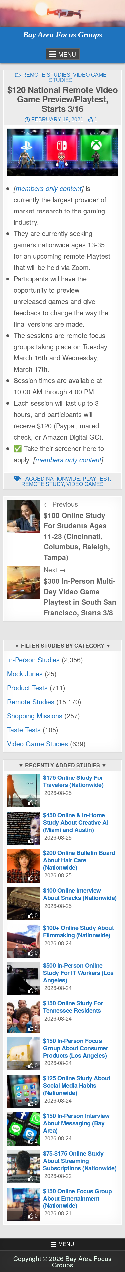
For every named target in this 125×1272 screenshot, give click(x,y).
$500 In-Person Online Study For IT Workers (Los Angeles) (78, 972)
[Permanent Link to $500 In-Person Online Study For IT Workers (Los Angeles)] (23, 978)
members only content (49, 188)
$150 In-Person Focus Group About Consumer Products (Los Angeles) (75, 1047)
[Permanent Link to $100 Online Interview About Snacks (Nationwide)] (23, 903)
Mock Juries (25, 673)
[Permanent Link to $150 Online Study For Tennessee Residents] (23, 1016)
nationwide (63, 479)
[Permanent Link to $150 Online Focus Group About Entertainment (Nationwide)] (23, 1204)
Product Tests (27, 687)
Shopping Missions (34, 715)
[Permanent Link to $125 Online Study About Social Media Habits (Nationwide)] (23, 1091)
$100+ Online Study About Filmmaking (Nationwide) (78, 931)
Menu (67, 54)
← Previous (61, 504)
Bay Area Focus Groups (62, 34)
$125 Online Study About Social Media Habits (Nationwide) (76, 1085)
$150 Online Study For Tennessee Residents (73, 1007)
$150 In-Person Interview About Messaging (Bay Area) (76, 1122)
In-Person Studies (33, 659)
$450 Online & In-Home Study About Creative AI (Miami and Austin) (75, 822)
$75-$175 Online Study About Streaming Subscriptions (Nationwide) (79, 1160)
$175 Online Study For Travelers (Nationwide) (73, 781)
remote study (42, 484)
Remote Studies (46, 75)
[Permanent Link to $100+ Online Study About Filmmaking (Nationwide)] (23, 941)
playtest (96, 479)
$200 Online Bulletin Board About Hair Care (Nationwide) (79, 859)
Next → (55, 569)
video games (85, 484)
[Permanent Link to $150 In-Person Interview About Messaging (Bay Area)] (23, 1129)
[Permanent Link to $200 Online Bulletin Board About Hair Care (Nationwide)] (23, 866)
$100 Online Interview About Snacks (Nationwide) (80, 894)
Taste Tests (24, 729)
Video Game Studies (78, 77)
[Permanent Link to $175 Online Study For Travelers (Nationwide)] (23, 790)
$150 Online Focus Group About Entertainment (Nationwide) (77, 1198)
